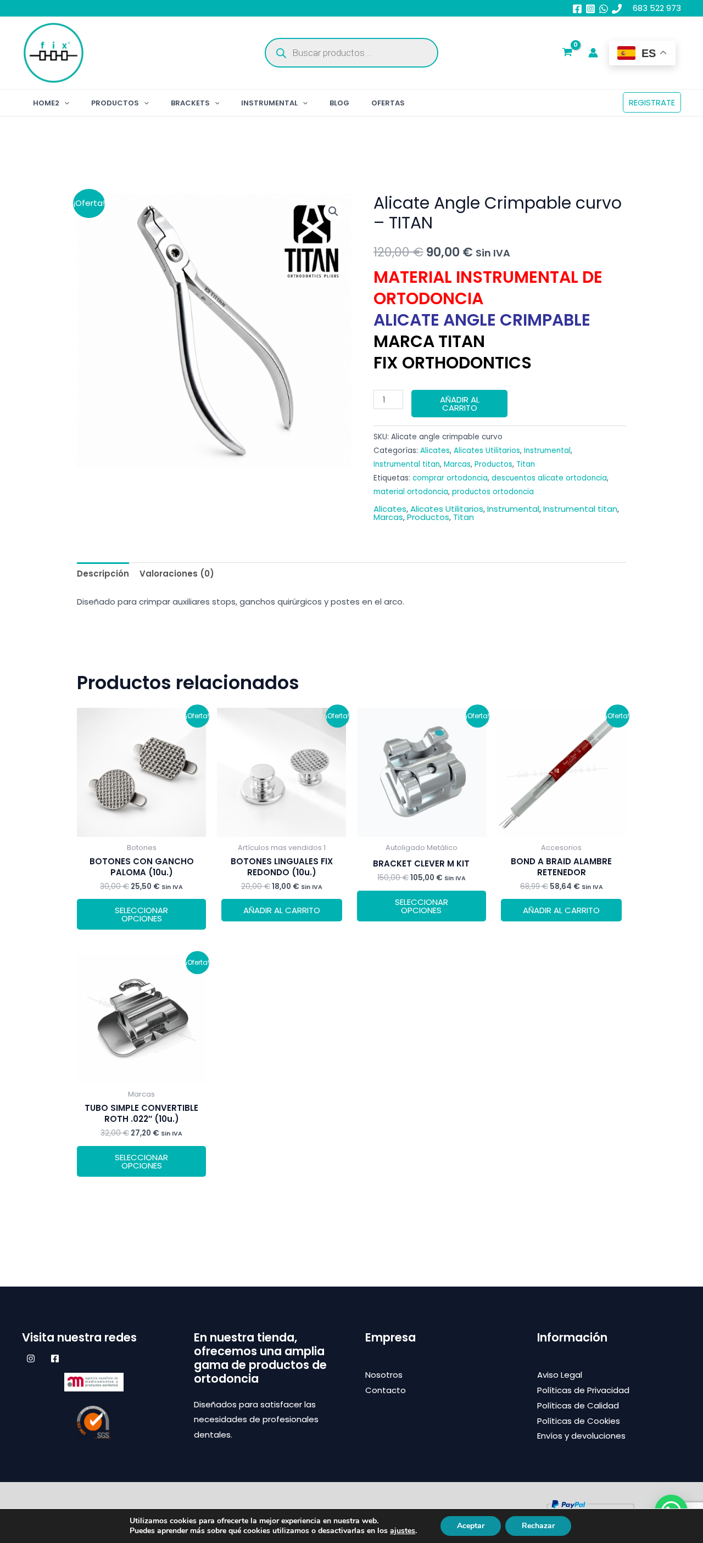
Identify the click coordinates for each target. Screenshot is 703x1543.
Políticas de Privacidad (583, 1390)
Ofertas (388, 103)
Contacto (385, 1390)
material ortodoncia (410, 492)
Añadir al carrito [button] (281, 910)
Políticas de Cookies (578, 1421)
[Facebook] (577, 9)
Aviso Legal (559, 1374)
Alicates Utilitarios (487, 450)
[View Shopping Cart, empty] (567, 53)
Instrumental (269, 103)
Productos (115, 103)
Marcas (457, 464)
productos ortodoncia (493, 492)
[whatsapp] (604, 9)
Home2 (46, 103)
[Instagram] (590, 9)
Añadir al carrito (459, 403)
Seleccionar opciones (141, 914)
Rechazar (538, 1525)
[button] (64, 103)
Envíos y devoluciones (581, 1435)
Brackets (190, 103)
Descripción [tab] (103, 573)
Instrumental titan (406, 464)
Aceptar (470, 1525)
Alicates (435, 450)
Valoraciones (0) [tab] (177, 573)
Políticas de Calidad (578, 1405)
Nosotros (384, 1374)
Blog (339, 103)
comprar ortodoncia (450, 478)
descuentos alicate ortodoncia (549, 478)
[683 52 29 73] (617, 9)
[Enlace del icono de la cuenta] (593, 53)
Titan (525, 464)
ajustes (402, 1531)
